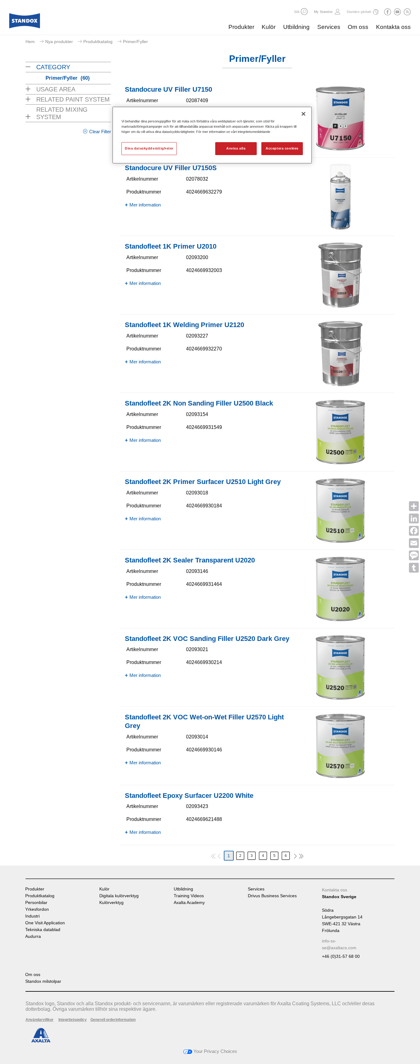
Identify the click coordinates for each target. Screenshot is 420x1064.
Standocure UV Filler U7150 (168, 89)
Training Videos (189, 896)
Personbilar (36, 902)
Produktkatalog (98, 41)
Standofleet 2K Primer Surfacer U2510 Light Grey (203, 482)
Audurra (33, 936)
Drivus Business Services (272, 896)
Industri (32, 916)
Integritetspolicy (72, 1020)
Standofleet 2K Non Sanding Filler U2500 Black (199, 403)
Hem (30, 41)
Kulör (268, 27)
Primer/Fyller (68, 78)
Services (328, 27)
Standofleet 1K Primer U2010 (170, 246)
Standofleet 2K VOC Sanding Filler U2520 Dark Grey (207, 638)
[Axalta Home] (24, 22)
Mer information (145, 204)
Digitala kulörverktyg (119, 896)
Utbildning (296, 27)
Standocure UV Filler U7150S (171, 168)
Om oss (358, 27)
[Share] (414, 506)
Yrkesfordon (37, 909)
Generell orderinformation (113, 1020)
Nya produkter (59, 41)
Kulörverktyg (111, 902)
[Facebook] (414, 531)
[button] (304, 11)
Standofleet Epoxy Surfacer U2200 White (189, 795)
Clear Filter (100, 131)
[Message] (414, 555)
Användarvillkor (39, 1020)
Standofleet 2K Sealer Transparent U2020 (190, 560)
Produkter (241, 27)
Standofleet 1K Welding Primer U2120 (184, 325)
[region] (212, 135)
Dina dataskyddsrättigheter (149, 148)
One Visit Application (45, 923)
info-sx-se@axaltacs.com (339, 944)
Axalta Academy (189, 902)
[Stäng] (303, 114)
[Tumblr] (414, 568)
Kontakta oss (393, 27)
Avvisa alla (235, 148)
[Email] (414, 543)
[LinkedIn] (414, 518)
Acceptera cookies (282, 148)
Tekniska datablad (42, 929)
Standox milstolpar (43, 981)
